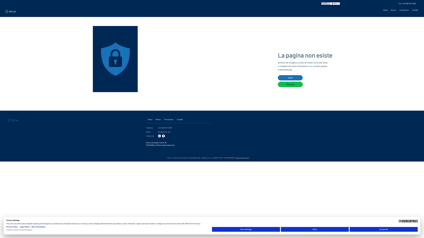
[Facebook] (163, 136)
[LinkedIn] (159, 136)
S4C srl (12, 11)
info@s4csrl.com (206, 158)
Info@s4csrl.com (164, 132)
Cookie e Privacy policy (242, 158)
